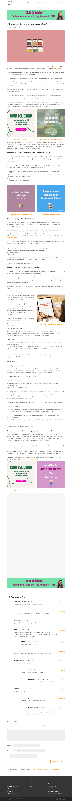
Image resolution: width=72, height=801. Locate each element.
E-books (30, 786)
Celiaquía (29, 3)
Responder (62, 602)
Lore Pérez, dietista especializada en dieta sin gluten (51, 139)
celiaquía (41, 67)
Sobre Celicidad (58, 3)
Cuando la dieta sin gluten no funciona (51, 490)
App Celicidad (12, 789)
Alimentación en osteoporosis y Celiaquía (51, 214)
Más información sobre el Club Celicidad (21, 490)
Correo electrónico (12, 751)
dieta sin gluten (58, 68)
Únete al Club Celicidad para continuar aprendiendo (51, 324)
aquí (8, 74)
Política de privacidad (53, 789)
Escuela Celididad (13, 786)
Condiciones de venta (53, 791)
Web (8, 756)
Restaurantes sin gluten (14, 784)
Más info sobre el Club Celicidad (21, 139)
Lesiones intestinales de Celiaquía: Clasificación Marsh (21, 214)
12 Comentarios (17, 28)
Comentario (10, 729)
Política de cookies (53, 786)
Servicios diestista (39, 3)
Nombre (9, 745)
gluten (26, 67)
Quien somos (51, 784)
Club (46, 3)
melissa (16, 611)
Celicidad (11, 28)
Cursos (30, 784)
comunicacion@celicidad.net (55, 794)
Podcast (51, 3)
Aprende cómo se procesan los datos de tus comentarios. (46, 769)
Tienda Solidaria (12, 794)
